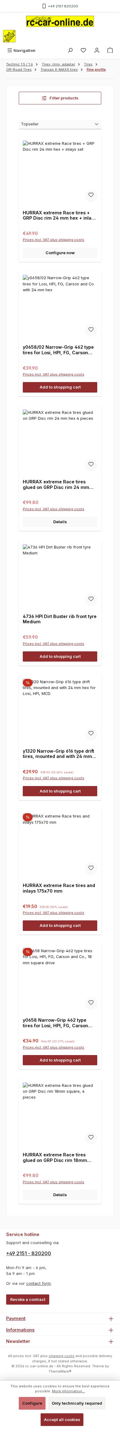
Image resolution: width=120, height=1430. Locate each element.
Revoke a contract (27, 1299)
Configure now (60, 252)
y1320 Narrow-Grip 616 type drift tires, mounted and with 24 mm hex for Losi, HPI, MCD (58, 753)
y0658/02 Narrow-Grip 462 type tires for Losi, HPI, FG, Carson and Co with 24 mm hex (58, 349)
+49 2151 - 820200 (28, 1253)
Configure (32, 1403)
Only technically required (77, 1403)
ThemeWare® (60, 1371)
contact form (38, 1283)
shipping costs (61, 1356)
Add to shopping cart (60, 387)
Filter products (63, 98)
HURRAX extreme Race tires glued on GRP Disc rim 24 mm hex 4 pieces (56, 484)
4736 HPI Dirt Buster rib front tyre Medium (60, 619)
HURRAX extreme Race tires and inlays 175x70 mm (59, 888)
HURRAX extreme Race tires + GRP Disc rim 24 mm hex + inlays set (59, 215)
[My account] (97, 50)
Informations (20, 1329)
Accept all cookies (62, 1419)
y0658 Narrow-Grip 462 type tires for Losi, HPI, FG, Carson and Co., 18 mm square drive (55, 1022)
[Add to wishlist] (91, 196)
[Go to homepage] (60, 21)
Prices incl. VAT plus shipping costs (53, 240)
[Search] (70, 50)
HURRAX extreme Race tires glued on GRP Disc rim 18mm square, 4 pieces (55, 1157)
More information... (68, 1391)
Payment (16, 1318)
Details (60, 521)
